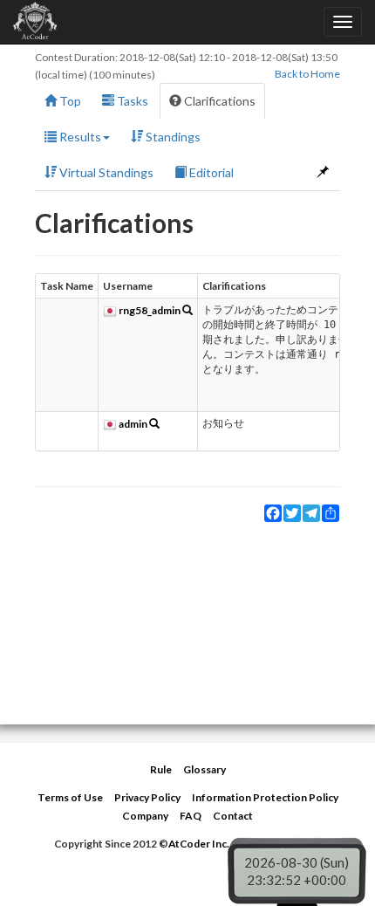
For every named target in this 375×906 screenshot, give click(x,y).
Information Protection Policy (265, 797)
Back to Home (307, 73)
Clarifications (218, 100)
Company (145, 815)
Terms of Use (70, 797)
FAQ (190, 815)
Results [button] (79, 136)
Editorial (210, 172)
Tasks (131, 100)
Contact (233, 815)
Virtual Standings (105, 172)
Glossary (204, 769)
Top (69, 100)
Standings (172, 136)
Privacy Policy (147, 797)
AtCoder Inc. (198, 843)
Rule (161, 769)
